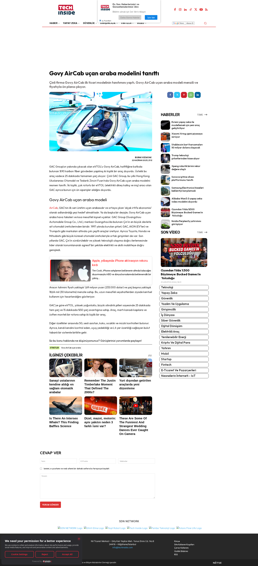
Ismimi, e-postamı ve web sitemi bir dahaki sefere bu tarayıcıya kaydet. (77, 468)
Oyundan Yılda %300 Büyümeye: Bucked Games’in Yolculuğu (187, 212)
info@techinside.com (122, 547)
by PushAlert (106, 20)
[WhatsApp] (191, 95)
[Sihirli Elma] (94, 527)
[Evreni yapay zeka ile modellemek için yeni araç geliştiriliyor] (165, 125)
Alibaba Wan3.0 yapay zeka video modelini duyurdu (187, 200)
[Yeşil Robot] (115, 527)
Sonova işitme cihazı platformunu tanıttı (183, 178)
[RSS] (206, 9)
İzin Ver (151, 17)
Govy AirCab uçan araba (71, 348)
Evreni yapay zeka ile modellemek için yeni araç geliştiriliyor (186, 125)
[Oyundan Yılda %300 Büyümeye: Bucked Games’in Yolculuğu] (165, 212)
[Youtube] (201, 9)
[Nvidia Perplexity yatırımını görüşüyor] (165, 224)
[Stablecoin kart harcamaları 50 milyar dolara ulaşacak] (165, 147)
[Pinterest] (184, 95)
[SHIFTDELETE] (70, 527)
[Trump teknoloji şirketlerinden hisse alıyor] (165, 158)
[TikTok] (190, 9)
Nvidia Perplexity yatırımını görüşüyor (186, 223)
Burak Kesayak (143, 157)
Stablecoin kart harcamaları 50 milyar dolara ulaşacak (187, 146)
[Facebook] (175, 9)
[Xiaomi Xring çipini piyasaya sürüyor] (165, 136)
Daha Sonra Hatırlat (129, 17)
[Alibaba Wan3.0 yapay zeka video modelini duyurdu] (165, 201)
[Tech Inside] (137, 527)
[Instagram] (180, 9)
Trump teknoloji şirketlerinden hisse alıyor (186, 157)
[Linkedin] (185, 9)
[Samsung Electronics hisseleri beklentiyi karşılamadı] (165, 190)
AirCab (53, 208)
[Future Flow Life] (189, 527)
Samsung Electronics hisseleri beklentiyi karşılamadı (188, 189)
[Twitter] (196, 9)
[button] (205, 23)
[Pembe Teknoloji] (162, 527)
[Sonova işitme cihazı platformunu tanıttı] (165, 180)
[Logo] (70, 10)
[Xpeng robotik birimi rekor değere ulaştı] (165, 169)
